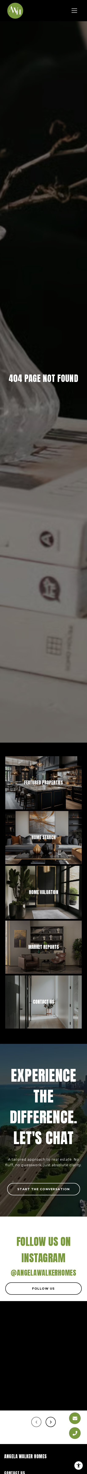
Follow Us (43, 1288)
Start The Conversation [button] (43, 1189)
